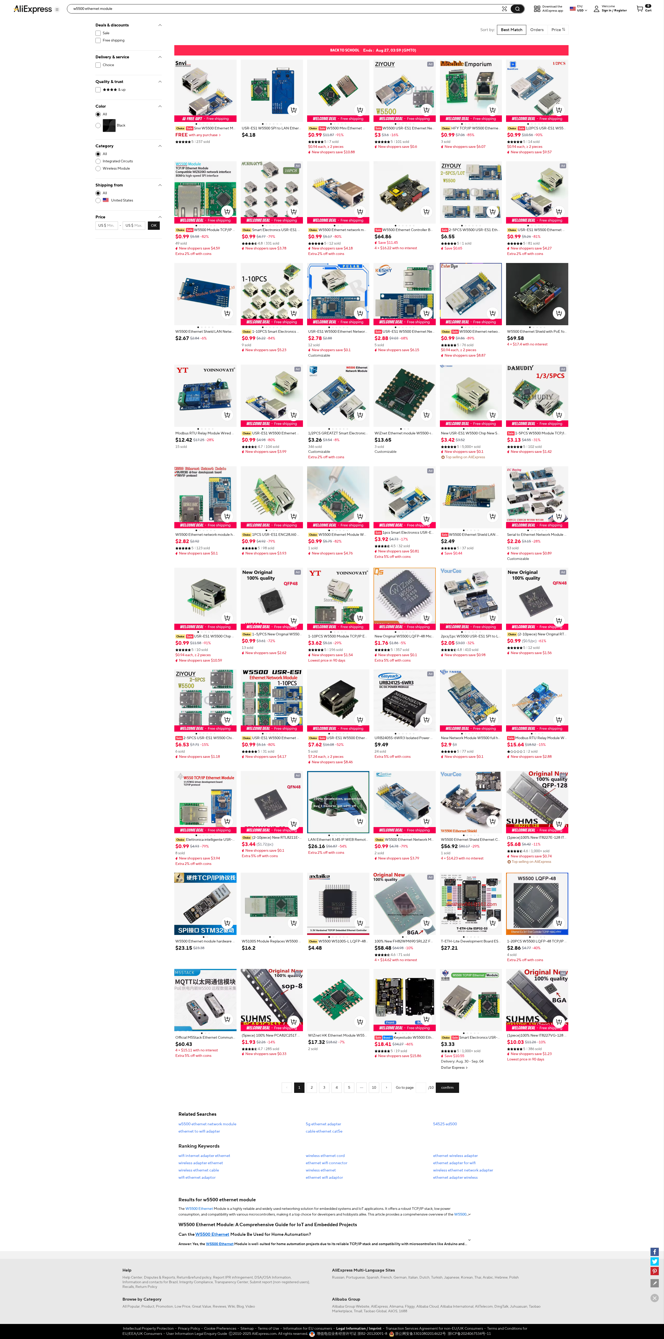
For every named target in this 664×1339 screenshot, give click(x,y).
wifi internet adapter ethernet (204, 1155)
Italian (413, 1277)
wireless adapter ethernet (200, 1163)
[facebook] (655, 1252)
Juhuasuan (518, 1306)
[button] (57, 9)
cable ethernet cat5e (324, 1131)
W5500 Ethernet (199, 1208)
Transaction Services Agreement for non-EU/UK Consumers (434, 1328)
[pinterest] (655, 1271)
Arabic (488, 1277)
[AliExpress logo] (32, 9)
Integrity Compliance (196, 1282)
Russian (338, 1277)
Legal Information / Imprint (359, 1328)
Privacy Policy (189, 1328)
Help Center (132, 1277)
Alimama (396, 1306)
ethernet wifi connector (326, 1163)
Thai (477, 1277)
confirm (447, 1087)
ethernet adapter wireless (455, 1177)
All (105, 114)
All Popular (131, 1306)
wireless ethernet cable (198, 1170)
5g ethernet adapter (323, 1124)
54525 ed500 (445, 1124)
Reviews (219, 1306)
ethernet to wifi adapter (199, 1131)
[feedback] (655, 1283)
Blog (240, 1306)
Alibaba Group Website (350, 1306)
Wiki (231, 1306)
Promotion (164, 1306)
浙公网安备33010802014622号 (420, 1333)
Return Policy (146, 1287)
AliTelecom (484, 1306)
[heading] (205, 128)
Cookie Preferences (220, 1328)
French (386, 1277)
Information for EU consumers (307, 1328)
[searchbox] (286, 8)
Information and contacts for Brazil (150, 1282)
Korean (467, 1277)
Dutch (424, 1277)
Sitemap (247, 1328)
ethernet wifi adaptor (324, 1177)
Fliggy (410, 1306)
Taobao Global (375, 1311)
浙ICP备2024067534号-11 (469, 1333)
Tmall (358, 1311)
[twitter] (655, 1261)
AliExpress (379, 1306)
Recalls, (128, 1287)
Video (250, 1306)
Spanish (372, 1277)
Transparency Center (231, 1282)
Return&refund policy (194, 1277)
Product (147, 1306)
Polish (514, 1277)
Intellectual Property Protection (148, 1328)
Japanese (451, 1277)
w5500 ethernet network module (207, 1124)
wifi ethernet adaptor (197, 1177)
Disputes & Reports (159, 1277)
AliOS (392, 1311)
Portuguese (355, 1277)
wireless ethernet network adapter (463, 1170)
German (400, 1277)
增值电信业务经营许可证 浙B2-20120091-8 (352, 1333)
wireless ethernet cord (325, 1155)
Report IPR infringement (233, 1277)
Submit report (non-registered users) (279, 1282)
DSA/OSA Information (272, 1277)
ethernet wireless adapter (455, 1155)
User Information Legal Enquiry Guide (196, 1333)
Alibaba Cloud (427, 1306)
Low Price (182, 1306)
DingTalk (501, 1306)
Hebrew (501, 1277)
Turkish (436, 1277)
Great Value (201, 1306)
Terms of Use (268, 1328)
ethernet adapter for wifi (454, 1163)
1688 (403, 1311)
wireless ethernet (321, 1170)
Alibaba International (456, 1306)
